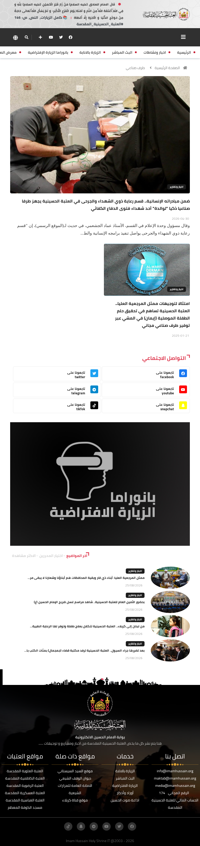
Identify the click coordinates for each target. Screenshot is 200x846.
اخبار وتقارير (176, 186)
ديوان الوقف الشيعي (75, 778)
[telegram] (94, 826)
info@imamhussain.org (175, 771)
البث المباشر (125, 778)
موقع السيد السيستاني (75, 771)
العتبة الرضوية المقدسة (25, 785)
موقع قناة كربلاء (75, 800)
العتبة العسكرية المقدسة (25, 792)
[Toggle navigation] (183, 37)
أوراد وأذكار (125, 792)
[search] (26, 37)
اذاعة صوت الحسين (125, 800)
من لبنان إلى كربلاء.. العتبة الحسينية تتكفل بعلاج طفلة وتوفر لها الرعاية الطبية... (87, 626)
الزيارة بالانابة (125, 771)
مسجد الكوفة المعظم (25, 807)
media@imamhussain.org (175, 785)
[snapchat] (81, 826)
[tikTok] (68, 826)
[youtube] (51, 37)
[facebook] (70, 37)
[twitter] (61, 37)
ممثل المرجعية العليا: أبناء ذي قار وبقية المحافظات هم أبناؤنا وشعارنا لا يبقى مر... (86, 578)
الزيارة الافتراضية (125, 785)
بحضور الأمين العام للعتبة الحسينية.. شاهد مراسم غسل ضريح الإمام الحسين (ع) (89, 602)
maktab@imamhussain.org (175, 778)
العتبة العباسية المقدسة (25, 800)
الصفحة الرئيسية (167, 67)
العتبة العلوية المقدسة (25, 771)
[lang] (15, 37)
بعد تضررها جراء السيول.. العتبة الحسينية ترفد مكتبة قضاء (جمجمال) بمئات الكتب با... (84, 650)
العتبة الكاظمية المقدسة (25, 778)
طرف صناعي (135, 67)
